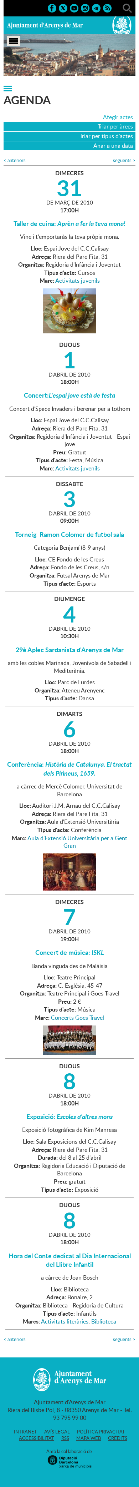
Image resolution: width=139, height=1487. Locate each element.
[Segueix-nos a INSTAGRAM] (85, 7)
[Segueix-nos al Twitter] (63, 7)
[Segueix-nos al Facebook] (52, 7)
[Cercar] (127, 7)
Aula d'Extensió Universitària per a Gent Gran (77, 842)
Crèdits (117, 1438)
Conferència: (69, 768)
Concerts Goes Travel (77, 1018)
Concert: (69, 395)
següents (124, 160)
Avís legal (57, 1431)
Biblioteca (103, 1321)
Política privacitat (101, 1431)
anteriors (15, 160)
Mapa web (88, 1438)
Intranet (25, 1431)
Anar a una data (113, 146)
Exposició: (69, 1116)
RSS (65, 1438)
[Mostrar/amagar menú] (13, 41)
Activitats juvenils (77, 280)
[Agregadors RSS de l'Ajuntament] (107, 7)
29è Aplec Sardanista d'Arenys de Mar (70, 649)
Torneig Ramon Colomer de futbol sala (69, 534)
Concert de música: (69, 952)
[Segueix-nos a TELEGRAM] (96, 7)
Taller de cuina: (69, 223)
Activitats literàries (64, 1321)
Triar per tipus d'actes (106, 136)
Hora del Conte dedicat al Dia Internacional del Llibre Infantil (70, 1260)
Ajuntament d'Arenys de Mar (45, 25)
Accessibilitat (36, 1438)
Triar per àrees (115, 126)
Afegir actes (118, 117)
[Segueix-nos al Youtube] (74, 7)
